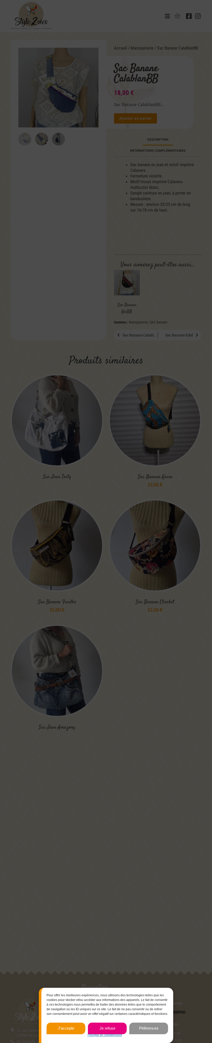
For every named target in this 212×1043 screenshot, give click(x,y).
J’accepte (66, 1028)
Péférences (148, 1028)
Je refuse (107, 1028)
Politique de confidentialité (105, 1035)
